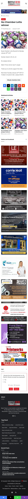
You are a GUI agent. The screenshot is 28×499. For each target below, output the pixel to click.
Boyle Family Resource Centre (8, 432)
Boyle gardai (4, 435)
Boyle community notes (7, 430)
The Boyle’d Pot (6, 488)
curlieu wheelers (5, 440)
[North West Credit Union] (14, 10)
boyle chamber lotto (14, 80)
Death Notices (14, 440)
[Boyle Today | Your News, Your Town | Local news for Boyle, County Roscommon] (14, 3)
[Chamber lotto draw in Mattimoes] (21, 123)
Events (13, 486)
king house (4, 443)
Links (20, 488)
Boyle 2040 (4, 427)
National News (14, 488)
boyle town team (17, 438)
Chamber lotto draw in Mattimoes (21, 131)
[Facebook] (4, 85)
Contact (24, 488)
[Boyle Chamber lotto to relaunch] (7, 105)
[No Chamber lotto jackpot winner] (21, 105)
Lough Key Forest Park (14, 443)
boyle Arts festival (13, 427)
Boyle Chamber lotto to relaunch (6, 112)
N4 (21, 443)
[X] (8, 85)
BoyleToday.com (6, 28)
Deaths (21, 486)
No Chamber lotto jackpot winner (20, 112)
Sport (17, 486)
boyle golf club (13, 435)
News (7, 15)
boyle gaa (19, 432)
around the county (19, 425)
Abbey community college (7, 425)
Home (3, 15)
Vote (11, 389)
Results (16, 389)
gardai (21, 440)
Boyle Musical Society (7, 438)
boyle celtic (21, 427)
